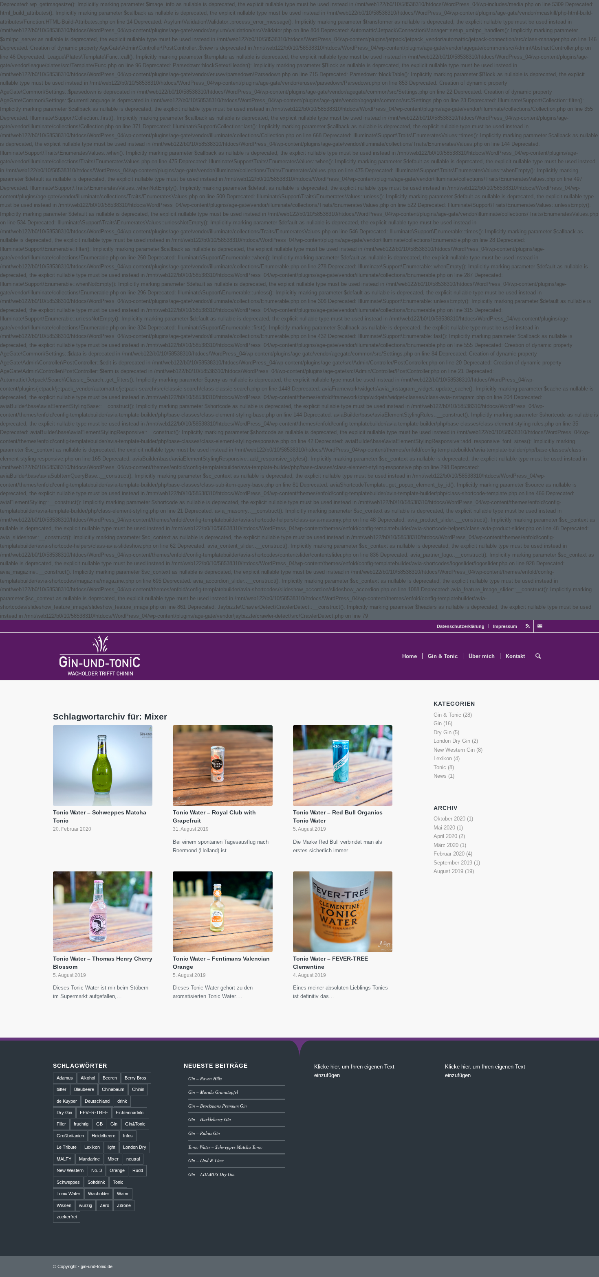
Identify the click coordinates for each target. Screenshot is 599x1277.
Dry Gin (442, 732)
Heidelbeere (103, 1135)
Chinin (138, 1089)
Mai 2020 (444, 828)
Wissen (64, 1205)
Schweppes (68, 1182)
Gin (438, 723)
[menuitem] (461, 626)
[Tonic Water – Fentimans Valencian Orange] (222, 911)
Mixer (113, 1158)
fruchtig (81, 1123)
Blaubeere (84, 1089)
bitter (61, 1089)
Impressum (505, 626)
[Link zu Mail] (540, 626)
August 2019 (448, 871)
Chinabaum (113, 1089)
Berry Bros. (136, 1077)
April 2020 (445, 836)
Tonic (440, 767)
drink (122, 1101)
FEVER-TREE (94, 1112)
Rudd (137, 1170)
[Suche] (538, 656)
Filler (61, 1123)
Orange (117, 1170)
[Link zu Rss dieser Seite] (527, 626)
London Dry (134, 1147)
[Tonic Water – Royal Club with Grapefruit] (222, 765)
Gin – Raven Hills (205, 1078)
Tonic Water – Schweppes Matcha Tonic (225, 1147)
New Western (70, 1170)
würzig (85, 1205)
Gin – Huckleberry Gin (209, 1119)
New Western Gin (454, 750)
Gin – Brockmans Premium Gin (217, 1106)
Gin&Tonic (135, 1123)
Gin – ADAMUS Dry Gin (211, 1174)
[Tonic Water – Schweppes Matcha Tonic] (102, 765)
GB (99, 1123)
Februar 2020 (449, 854)
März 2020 (446, 845)
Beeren (110, 1077)
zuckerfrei (67, 1216)
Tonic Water (68, 1193)
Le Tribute (67, 1147)
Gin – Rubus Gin (204, 1133)
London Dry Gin (452, 741)
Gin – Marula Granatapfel (213, 1092)
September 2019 (453, 863)
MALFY (64, 1158)
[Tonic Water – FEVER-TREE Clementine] (342, 911)
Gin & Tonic (447, 715)
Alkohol (88, 1077)
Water (123, 1193)
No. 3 (96, 1170)
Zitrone (124, 1205)
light (111, 1147)
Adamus (65, 1077)
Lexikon (443, 758)
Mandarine (89, 1158)
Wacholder (98, 1193)
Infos (128, 1135)
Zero (104, 1205)
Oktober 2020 (449, 819)
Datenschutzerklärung (460, 626)
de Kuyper (67, 1101)
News (440, 776)
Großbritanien (70, 1135)
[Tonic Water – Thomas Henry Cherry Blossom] (102, 911)
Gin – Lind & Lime (206, 1160)
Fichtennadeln (129, 1112)
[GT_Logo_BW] (100, 656)
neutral (133, 1158)
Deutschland (97, 1101)
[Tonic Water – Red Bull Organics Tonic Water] (342, 765)
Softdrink (96, 1182)
